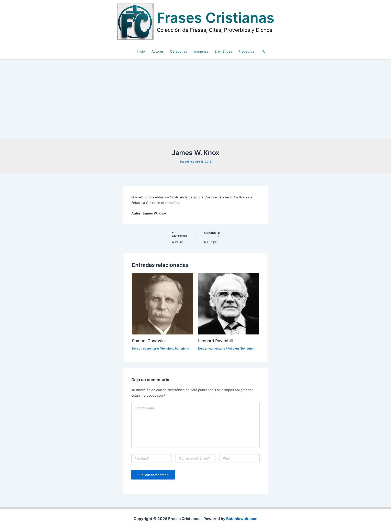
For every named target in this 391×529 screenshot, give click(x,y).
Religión (167, 348)
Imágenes (200, 51)
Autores (158, 51)
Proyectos (246, 51)
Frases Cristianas (215, 17)
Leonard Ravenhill (215, 340)
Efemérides (223, 51)
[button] (263, 51)
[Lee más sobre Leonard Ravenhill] (228, 303)
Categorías (178, 51)
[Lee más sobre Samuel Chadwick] (162, 303)
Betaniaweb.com (241, 518)
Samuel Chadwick (149, 340)
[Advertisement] (195, 100)
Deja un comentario (145, 348)
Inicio (141, 51)
